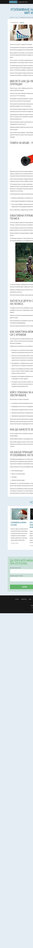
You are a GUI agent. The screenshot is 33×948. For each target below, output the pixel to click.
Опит (30, 599)
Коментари (23, 599)
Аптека (17, 599)
